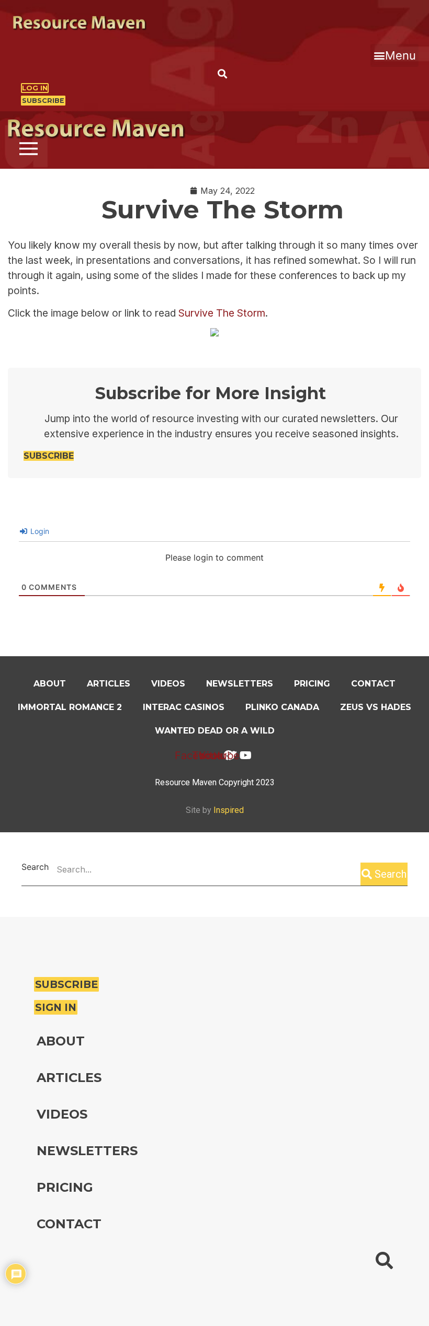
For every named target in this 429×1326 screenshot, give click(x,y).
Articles (108, 684)
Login (38, 531)
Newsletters (239, 684)
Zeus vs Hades (375, 707)
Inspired (228, 810)
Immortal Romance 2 (70, 707)
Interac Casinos (183, 707)
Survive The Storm (221, 313)
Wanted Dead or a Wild (215, 731)
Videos (168, 684)
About (49, 684)
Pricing (312, 684)
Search (35, 867)
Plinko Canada (282, 707)
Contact (373, 684)
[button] (394, 55)
